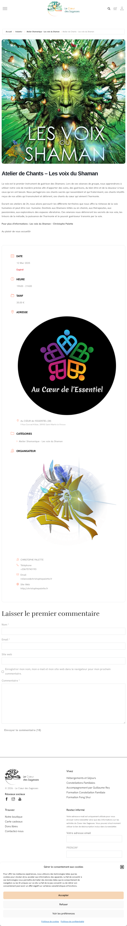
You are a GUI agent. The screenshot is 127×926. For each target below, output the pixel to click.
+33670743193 (28, 569)
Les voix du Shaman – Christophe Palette (51, 223)
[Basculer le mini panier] (115, 8)
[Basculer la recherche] (109, 8)
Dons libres (11, 826)
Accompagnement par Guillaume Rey (88, 787)
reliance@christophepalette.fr (36, 578)
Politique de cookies (50, 921)
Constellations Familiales (80, 783)
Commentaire (11, 680)
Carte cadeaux (13, 821)
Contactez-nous (14, 831)
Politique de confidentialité (72, 921)
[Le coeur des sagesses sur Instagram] (13, 799)
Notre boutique (13, 816)
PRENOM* (72, 847)
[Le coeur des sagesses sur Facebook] (6, 799)
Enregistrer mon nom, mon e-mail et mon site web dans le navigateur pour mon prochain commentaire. (58, 671)
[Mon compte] (122, 8)
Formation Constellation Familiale (85, 792)
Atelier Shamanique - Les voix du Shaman (43, 31)
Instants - (19, 31)
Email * (6, 639)
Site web (7, 654)
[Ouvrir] (5, 8)
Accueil (9, 31)
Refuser (63, 904)
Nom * (5, 624)
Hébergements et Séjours (81, 778)
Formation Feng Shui (78, 797)
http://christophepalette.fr (34, 588)
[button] (122, 867)
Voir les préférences (63, 913)
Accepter (63, 895)
